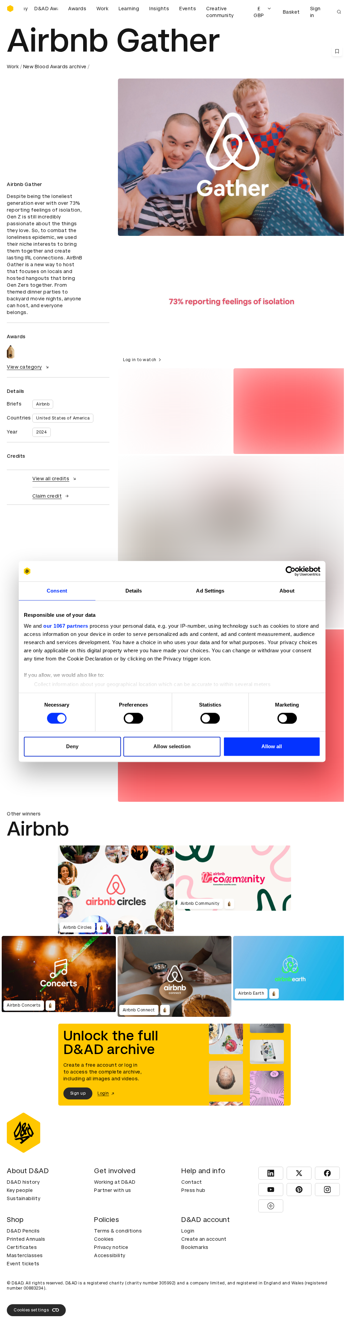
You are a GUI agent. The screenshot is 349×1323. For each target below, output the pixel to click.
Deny (72, 747)
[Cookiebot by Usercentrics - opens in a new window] (290, 571)
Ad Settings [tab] (210, 591)
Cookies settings (31, 1310)
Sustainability (23, 1198)
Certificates (22, 1247)
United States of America (63, 418)
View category (24, 367)
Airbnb (42, 404)
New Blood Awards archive (55, 66)
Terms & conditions (118, 1231)
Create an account (204, 1239)
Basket (291, 12)
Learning (129, 8)
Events (187, 8)
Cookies (104, 1239)
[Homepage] (10, 8)
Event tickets (23, 1263)
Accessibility (109, 1255)
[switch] (133, 718)
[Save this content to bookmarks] (337, 51)
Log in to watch (139, 359)
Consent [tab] (57, 591)
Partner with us (112, 1190)
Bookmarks (195, 1247)
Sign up (78, 1093)
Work (102, 8)
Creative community (220, 12)
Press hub (193, 1190)
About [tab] (286, 591)
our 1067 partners (65, 626)
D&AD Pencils (23, 1231)
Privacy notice (111, 1247)
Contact (191, 1182)
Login (188, 1231)
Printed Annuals (26, 1239)
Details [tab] (133, 591)
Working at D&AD (115, 1182)
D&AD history (23, 1182)
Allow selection (172, 747)
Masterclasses (25, 1255)
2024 (41, 432)
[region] (232, 302)
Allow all (271, 747)
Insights (159, 8)
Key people (20, 1190)
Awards (77, 8)
